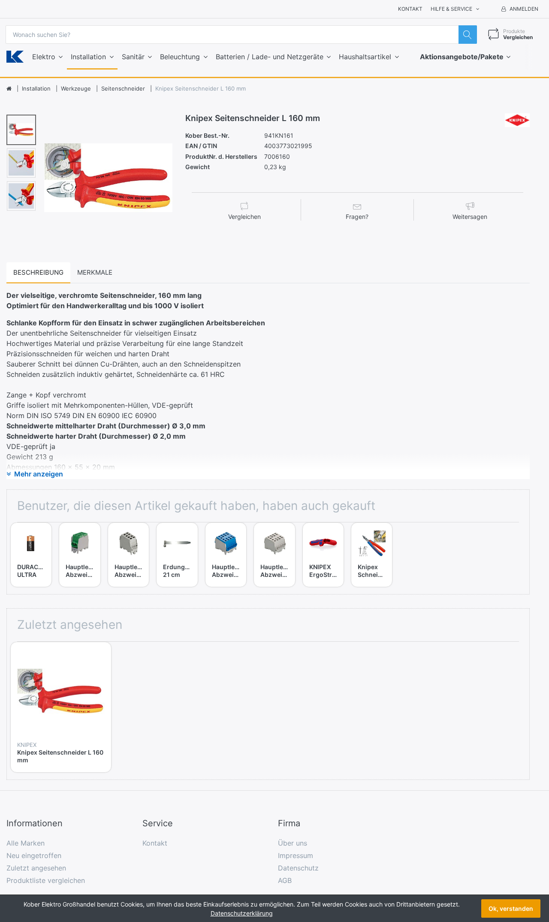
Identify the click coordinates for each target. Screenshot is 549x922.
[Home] (9, 89)
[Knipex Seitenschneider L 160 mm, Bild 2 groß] (21, 163)
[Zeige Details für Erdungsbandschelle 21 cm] (177, 543)
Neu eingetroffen (33, 855)
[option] (108, 177)
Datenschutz (298, 868)
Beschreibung (38, 272)
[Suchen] (468, 34)
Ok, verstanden (511, 908)
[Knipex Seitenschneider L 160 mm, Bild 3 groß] (21, 196)
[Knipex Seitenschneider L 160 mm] (108, 177)
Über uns (292, 843)
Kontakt (410, 9)
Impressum (295, 855)
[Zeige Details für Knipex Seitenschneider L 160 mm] (61, 692)
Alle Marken (25, 843)
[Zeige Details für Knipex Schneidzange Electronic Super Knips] (372, 543)
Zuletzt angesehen (36, 868)
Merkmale (94, 272)
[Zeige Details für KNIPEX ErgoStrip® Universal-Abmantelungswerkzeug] (323, 543)
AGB (285, 880)
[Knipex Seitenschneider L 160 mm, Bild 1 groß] (21, 130)
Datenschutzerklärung (242, 913)
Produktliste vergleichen (45, 880)
